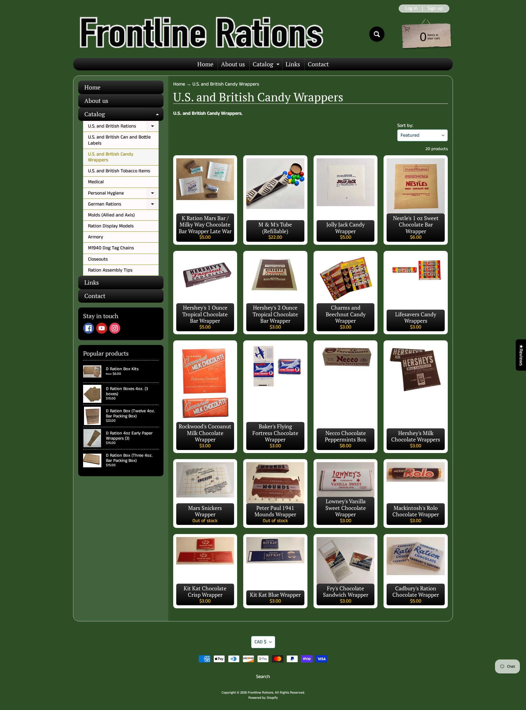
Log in (411, 8)
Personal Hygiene (123, 194)
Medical (96, 181)
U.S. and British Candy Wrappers (110, 157)
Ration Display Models (111, 226)
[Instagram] (114, 328)
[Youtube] (101, 328)
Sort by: (405, 125)
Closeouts (98, 259)
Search (263, 676)
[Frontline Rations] (200, 34)
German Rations (123, 205)
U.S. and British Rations (123, 127)
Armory (95, 237)
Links (293, 64)
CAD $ (260, 641)
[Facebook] (88, 328)
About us (233, 64)
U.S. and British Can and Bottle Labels (119, 140)
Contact (318, 64)
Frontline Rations (260, 692)
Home (205, 64)
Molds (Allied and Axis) (111, 215)
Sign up (435, 8)
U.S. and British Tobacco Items (119, 170)
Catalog (267, 65)
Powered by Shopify (263, 697)
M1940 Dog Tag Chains (111, 247)
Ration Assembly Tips (110, 270)
